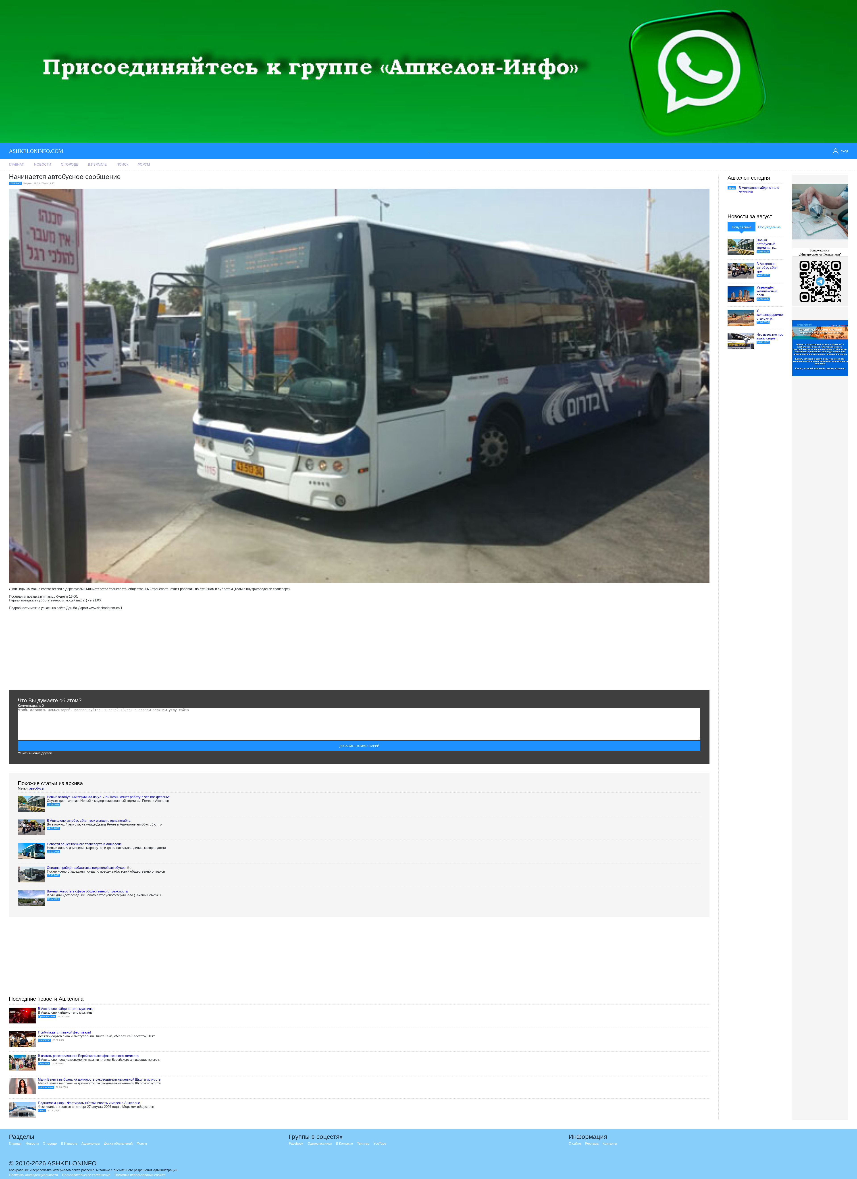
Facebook (296, 1143)
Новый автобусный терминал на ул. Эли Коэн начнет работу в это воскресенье (108, 797)
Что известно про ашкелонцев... (770, 336)
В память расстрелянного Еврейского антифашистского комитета (88, 1056)
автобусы (36, 788)
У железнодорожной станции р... (770, 314)
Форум (143, 164)
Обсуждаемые (769, 227)
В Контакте (344, 1143)
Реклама (591, 1143)
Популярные (741, 227)
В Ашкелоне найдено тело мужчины (65, 1009)
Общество (44, 1040)
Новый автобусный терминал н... (767, 244)
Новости (42, 164)
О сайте (575, 1143)
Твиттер (363, 1143)
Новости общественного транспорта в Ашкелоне (84, 844)
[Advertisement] (143, 650)
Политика (43, 1063)
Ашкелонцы (90, 1143)
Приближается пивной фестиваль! (64, 1032)
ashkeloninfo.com (36, 151)
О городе (69, 164)
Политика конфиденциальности (33, 1175)
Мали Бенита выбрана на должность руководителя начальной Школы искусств (99, 1079)
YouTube (379, 1143)
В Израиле (97, 164)
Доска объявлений (118, 1143)
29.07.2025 (53, 851)
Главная (16, 164)
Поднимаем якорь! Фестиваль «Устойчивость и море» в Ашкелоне (89, 1103)
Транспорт (15, 183)
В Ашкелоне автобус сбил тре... (767, 267)
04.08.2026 (53, 828)
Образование (46, 1087)
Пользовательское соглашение (86, 1175)
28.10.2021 (53, 875)
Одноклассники (320, 1143)
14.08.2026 (53, 804)
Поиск (122, 164)
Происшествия (46, 1016)
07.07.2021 (53, 899)
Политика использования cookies (140, 1175)
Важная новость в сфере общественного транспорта (87, 891)
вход (844, 151)
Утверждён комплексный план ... (767, 291)
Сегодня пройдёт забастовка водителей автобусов (86, 867)
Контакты (610, 1143)
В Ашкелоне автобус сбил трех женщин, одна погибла (88, 820)
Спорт (41, 1110)
